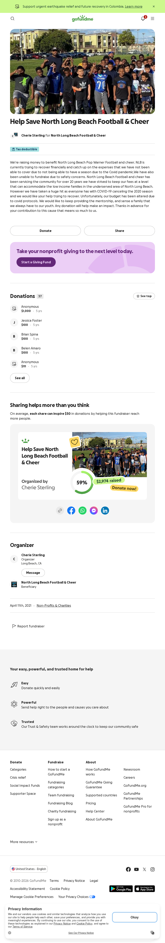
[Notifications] (143, 18)
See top (146, 296)
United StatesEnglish (31, 869)
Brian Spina (29, 334)
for (63, 135)
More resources (22, 842)
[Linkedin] (105, 510)
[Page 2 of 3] (21, 107)
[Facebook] (71, 510)
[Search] (12, 18)
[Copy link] (60, 510)
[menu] (152, 18)
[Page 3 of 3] (24, 107)
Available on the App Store (144, 888)
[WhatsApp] (82, 510)
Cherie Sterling (33, 555)
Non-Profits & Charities (54, 605)
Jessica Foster (31, 320)
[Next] (147, 106)
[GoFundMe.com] (82, 18)
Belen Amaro (31, 348)
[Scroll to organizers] (15, 134)
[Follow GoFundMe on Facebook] (128, 869)
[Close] (154, 6)
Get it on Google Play (121, 888)
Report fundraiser (30, 626)
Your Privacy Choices (73, 897)
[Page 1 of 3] (17, 107)
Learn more (133, 6)
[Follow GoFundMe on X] (144, 869)
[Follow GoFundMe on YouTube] (136, 869)
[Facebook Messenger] (94, 510)
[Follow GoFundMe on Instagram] (152, 869)
